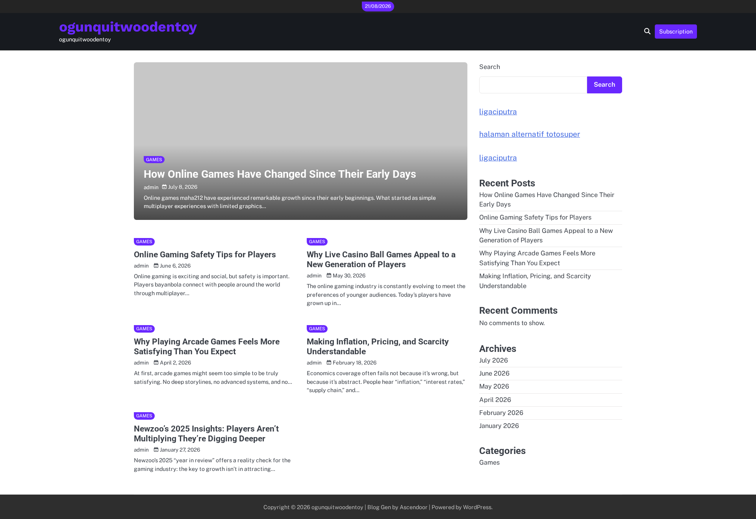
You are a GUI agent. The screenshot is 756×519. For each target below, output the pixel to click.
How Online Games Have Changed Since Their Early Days (280, 174)
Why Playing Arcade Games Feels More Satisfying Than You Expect (207, 346)
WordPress (477, 507)
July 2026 (493, 360)
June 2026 (494, 373)
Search (489, 67)
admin (151, 187)
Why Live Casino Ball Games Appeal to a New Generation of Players (381, 259)
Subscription (676, 31)
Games (154, 159)
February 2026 (501, 413)
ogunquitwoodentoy (128, 27)
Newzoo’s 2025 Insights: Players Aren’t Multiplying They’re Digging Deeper (206, 433)
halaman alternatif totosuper (529, 134)
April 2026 (495, 400)
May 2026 (494, 386)
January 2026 (499, 426)
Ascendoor (414, 507)
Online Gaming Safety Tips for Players (205, 254)
